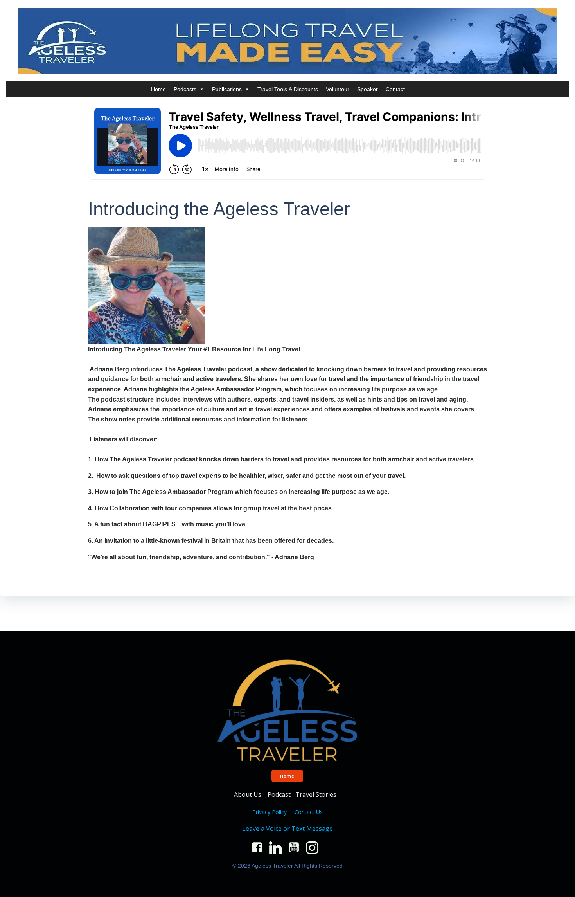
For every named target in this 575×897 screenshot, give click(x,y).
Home (158, 89)
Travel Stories (316, 794)
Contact (395, 89)
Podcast (279, 794)
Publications (227, 89)
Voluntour (337, 89)
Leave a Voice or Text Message (287, 828)
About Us (248, 794)
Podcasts (185, 89)
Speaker (367, 89)
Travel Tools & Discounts (287, 89)
